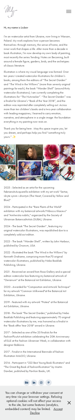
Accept (58, 409)
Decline (35, 413)
